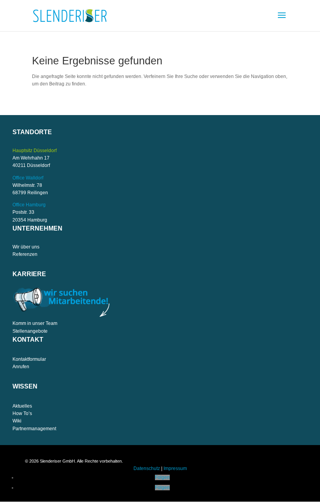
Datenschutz (146, 468)
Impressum (175, 468)
